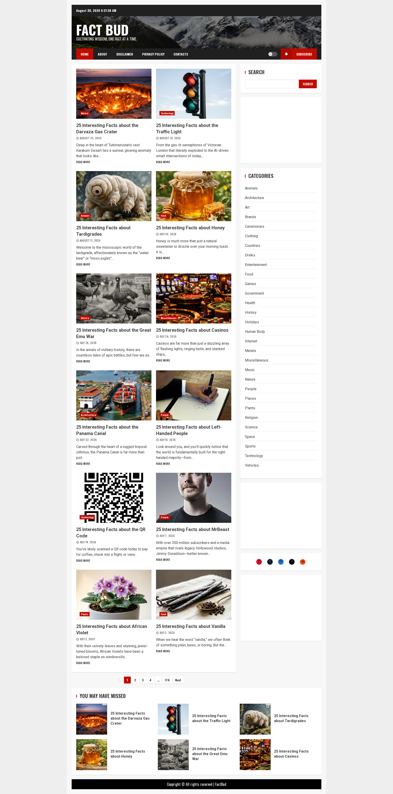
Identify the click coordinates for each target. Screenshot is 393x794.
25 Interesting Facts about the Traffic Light (193, 94)
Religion (251, 417)
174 (167, 680)
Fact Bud (102, 29)
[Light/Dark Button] (272, 54)
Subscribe (304, 54)
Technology (167, 113)
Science (251, 427)
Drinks (250, 255)
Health (250, 303)
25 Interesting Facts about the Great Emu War (113, 298)
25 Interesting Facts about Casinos (193, 298)
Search (256, 72)
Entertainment (256, 265)
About (102, 54)
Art (247, 207)
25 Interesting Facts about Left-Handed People (193, 395)
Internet (251, 341)
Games (250, 284)
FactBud (220, 784)
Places (250, 398)
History (85, 318)
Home (85, 54)
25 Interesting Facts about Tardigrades (113, 196)
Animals (85, 215)
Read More (83, 162)
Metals (250, 351)
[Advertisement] (281, 130)
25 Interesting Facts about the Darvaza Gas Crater (113, 94)
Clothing (251, 236)
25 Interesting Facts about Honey (193, 196)
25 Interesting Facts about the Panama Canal (113, 395)
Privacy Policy (153, 54)
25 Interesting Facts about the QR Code (113, 498)
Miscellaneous (168, 318)
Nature (85, 113)
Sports (250, 446)
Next (178, 680)
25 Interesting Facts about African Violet (113, 595)
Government (254, 293)
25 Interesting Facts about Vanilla (193, 595)
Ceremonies (254, 226)
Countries (252, 245)
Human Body (255, 331)
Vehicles (252, 465)
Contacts (181, 54)
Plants (84, 614)
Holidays (252, 322)
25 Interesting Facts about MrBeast (193, 498)
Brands (250, 217)
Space (250, 437)
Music (250, 370)
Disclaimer (124, 54)
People (165, 415)
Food (163, 215)
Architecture (88, 415)
